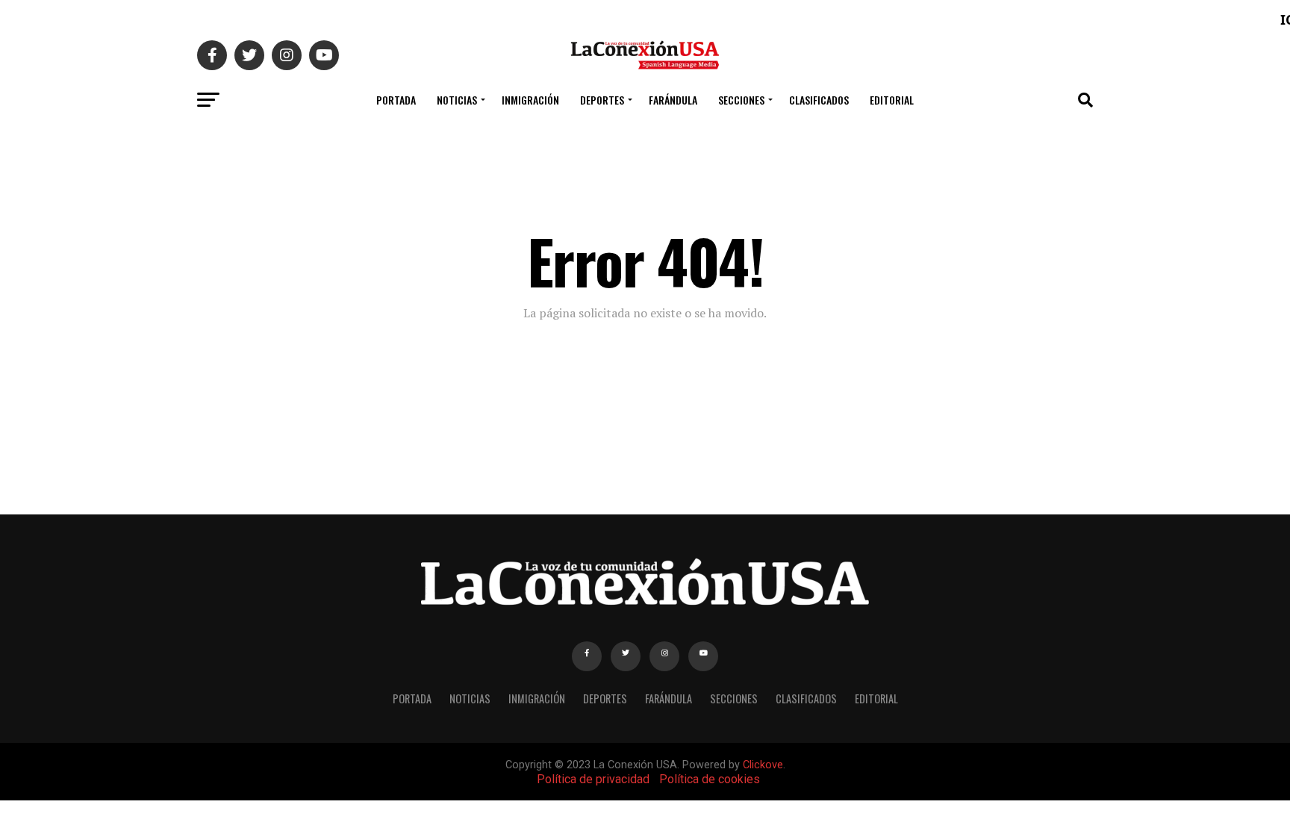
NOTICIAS (457, 100)
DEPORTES (602, 100)
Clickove (763, 765)
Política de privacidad (593, 779)
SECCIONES (741, 100)
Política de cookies (709, 779)
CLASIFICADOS (819, 100)
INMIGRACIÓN (530, 100)
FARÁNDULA (673, 100)
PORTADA (396, 100)
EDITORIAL (892, 100)
